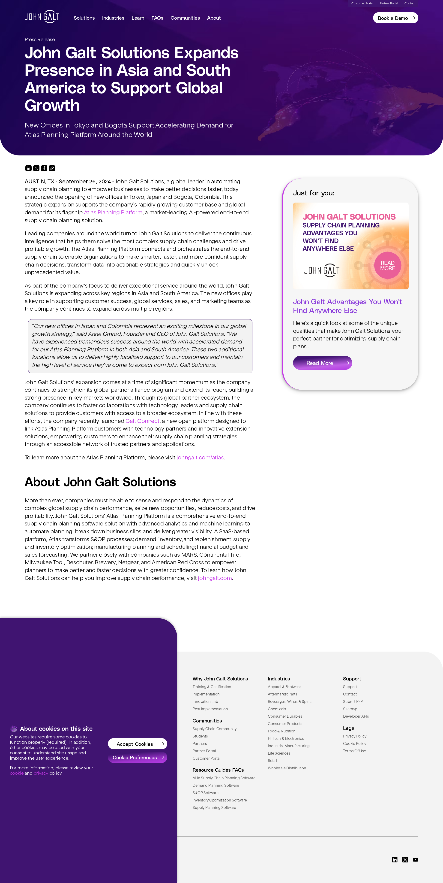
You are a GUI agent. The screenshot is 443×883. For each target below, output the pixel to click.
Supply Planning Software (214, 808)
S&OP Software (205, 793)
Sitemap (350, 709)
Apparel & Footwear (284, 687)
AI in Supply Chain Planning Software (224, 778)
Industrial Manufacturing (289, 746)
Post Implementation (210, 709)
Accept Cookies (135, 744)
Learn (138, 18)
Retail (272, 761)
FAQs (157, 18)
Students (200, 736)
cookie (17, 773)
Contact (350, 694)
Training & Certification (212, 687)
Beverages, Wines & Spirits (290, 702)
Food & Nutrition (282, 731)
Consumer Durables (285, 717)
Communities (185, 18)
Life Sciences (279, 754)
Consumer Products (285, 724)
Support (350, 687)
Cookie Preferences (135, 757)
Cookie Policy (354, 744)
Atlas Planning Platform (113, 213)
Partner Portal (204, 751)
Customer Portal (206, 759)
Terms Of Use (354, 751)
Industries (113, 18)
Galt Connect (142, 421)
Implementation (206, 694)
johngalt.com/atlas (200, 458)
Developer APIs (356, 717)
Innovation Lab (205, 702)
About (214, 18)
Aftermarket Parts (282, 694)
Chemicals (277, 709)
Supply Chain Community (214, 729)
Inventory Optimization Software (220, 800)
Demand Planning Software (216, 786)
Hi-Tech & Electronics (286, 739)
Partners (200, 744)
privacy (40, 773)
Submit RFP (353, 702)
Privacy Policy (354, 736)
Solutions (84, 18)
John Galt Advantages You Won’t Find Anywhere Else (348, 305)
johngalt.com (215, 578)
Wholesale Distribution (287, 768)
